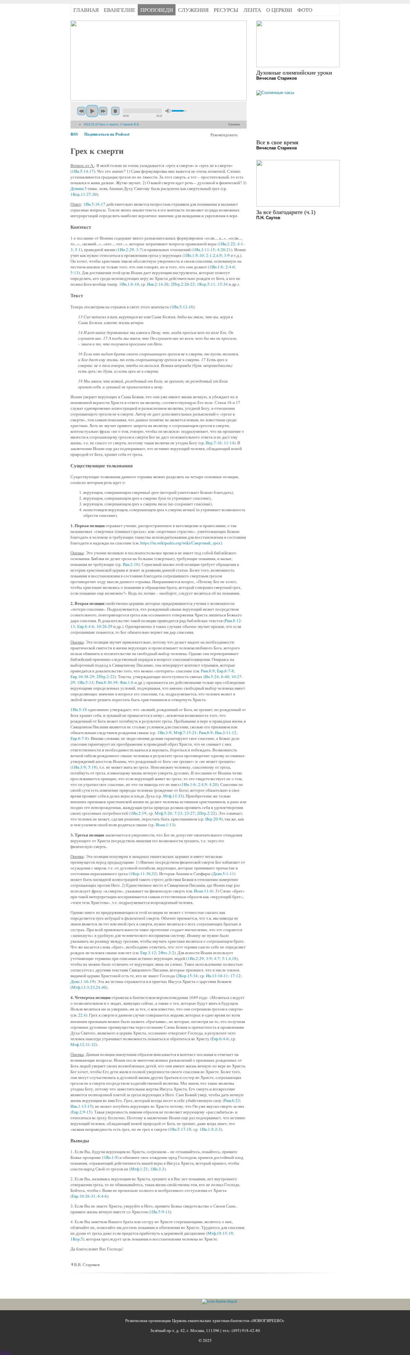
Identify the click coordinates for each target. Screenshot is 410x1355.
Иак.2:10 (130, 564)
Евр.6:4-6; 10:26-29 (94, 626)
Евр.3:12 (148, 952)
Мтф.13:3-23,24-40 (89, 987)
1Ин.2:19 (138, 813)
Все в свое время (277, 142)
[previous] (81, 111)
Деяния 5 (78, 188)
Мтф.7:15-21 (185, 732)
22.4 (82, 1015)
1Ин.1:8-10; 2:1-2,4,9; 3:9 (207, 255)
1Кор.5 (76, 1239)
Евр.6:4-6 (220, 1039)
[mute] (168, 110)
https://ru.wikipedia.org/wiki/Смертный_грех (180, 543)
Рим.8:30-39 (107, 682)
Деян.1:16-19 (82, 981)
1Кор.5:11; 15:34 (212, 284)
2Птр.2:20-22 (183, 284)
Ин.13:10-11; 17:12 (223, 976)
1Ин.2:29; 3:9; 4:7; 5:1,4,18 (211, 958)
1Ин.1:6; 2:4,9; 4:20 (199, 784)
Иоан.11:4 (203, 891)
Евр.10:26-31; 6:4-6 (89, 1196)
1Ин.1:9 (110, 1157)
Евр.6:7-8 (225, 671)
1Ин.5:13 (85, 682)
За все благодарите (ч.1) (286, 212)
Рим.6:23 (232, 1100)
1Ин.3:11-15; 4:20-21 (212, 249)
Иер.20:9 (213, 819)
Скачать (234, 124)
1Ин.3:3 (157, 1169)
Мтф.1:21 (139, 1169)
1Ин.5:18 (78, 709)
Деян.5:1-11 (223, 873)
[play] (92, 111)
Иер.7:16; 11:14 (220, 443)
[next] (103, 111)
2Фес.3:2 (166, 952)
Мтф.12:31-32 (83, 1044)
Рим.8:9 (208, 671)
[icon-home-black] (219, 1301)
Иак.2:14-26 (157, 284)
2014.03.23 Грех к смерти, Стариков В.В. (112, 124)
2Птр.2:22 (105, 676)
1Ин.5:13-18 (182, 307)
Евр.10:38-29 (82, 676)
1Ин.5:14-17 (83, 171)
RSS (74, 134)
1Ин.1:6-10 (129, 284)
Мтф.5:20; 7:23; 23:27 (175, 813)
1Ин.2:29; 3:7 (130, 249)
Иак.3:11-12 (225, 732)
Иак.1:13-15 (81, 1106)
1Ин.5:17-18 (180, 1129)
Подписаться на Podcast (106, 134)
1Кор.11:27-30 (83, 194)
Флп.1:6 (127, 682)
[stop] (115, 111)
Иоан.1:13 (165, 825)
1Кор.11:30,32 (143, 873)
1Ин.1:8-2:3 (210, 1129)
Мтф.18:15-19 (220, 1233)
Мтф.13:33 (173, 796)
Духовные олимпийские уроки (294, 72)
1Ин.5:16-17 (94, 204)
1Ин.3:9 (164, 732)
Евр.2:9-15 (81, 1112)
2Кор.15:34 (187, 976)
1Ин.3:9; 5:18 (84, 767)
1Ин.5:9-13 (160, 1212)
